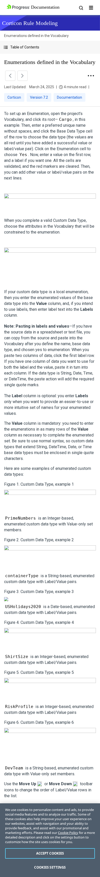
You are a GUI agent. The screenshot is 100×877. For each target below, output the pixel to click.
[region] (50, 840)
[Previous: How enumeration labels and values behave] (10, 75)
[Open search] (81, 7)
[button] (50, 47)
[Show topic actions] (91, 76)
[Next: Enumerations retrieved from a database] (22, 75)
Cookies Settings (50, 867)
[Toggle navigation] (91, 7)
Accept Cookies (50, 853)
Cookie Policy (68, 832)
